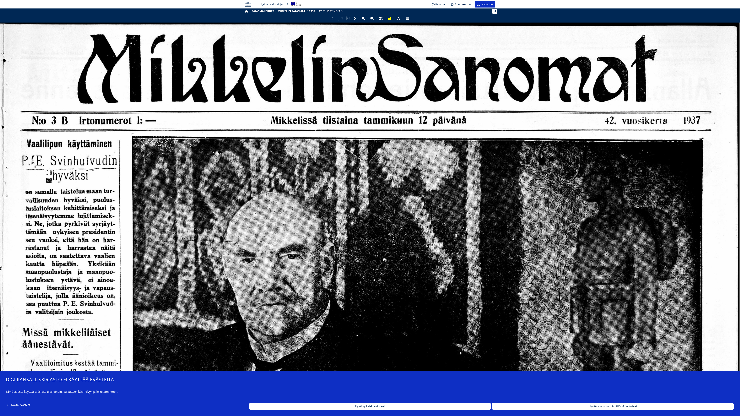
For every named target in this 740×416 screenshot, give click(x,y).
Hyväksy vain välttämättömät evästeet (613, 406)
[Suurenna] (363, 18)
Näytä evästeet (20, 405)
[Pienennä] (372, 18)
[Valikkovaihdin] (494, 11)
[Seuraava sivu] (354, 18)
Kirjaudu (486, 4)
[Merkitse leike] (381, 18)
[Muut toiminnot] (407, 18)
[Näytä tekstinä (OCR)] (398, 18)
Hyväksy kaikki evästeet (370, 406)
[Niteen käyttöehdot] (390, 18)
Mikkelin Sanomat (291, 11)
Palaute (440, 4)
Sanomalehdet (263, 11)
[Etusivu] (246, 11)
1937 (312, 11)
